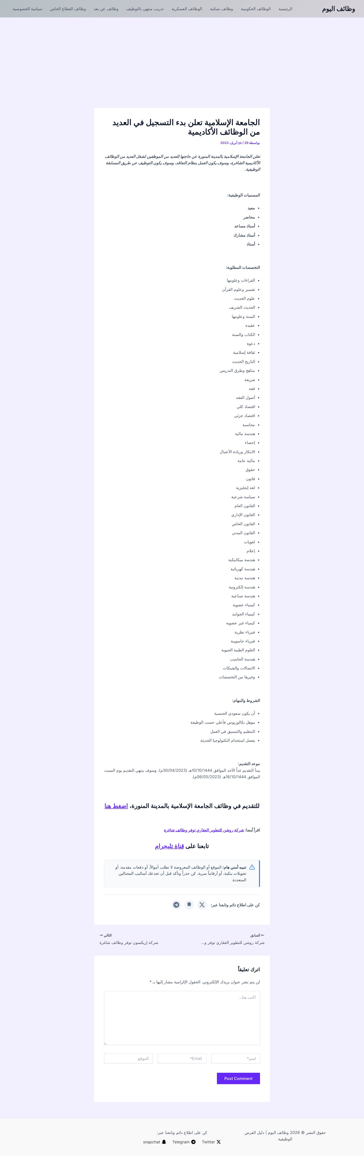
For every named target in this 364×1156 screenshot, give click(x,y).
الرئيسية (285, 8)
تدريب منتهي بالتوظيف (145, 8)
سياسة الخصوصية (27, 8)
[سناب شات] (189, 905)
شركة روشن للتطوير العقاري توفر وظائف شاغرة (204, 829)
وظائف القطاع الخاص (68, 8)
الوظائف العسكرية (187, 8)
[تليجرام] (176, 905)
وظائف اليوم (338, 8)
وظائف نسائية (221, 8)
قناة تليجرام (169, 846)
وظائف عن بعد (106, 8)
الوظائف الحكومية (256, 8)
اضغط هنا (116, 805)
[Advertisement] (182, 54)
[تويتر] (202, 905)
